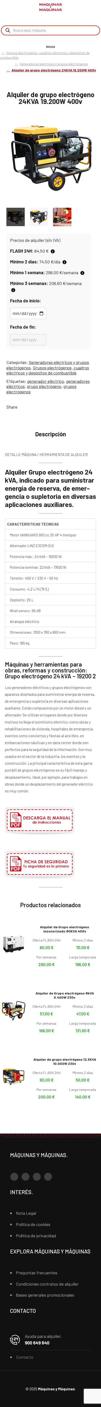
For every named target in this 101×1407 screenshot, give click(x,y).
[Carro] (94, 8)
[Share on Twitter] (29, 407)
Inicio (50, 46)
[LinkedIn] (48, 1176)
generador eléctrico (45, 381)
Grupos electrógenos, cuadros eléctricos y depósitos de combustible (47, 370)
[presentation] (5, 159)
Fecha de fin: (23, 327)
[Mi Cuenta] (86, 8)
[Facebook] (14, 1176)
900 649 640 (37, 1342)
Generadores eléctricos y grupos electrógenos (54, 64)
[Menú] (10, 7)
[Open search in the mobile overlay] (50, 30)
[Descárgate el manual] (40, 835)
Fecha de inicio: (25, 300)
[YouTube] (36, 1176)
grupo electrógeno (44, 386)
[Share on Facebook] (22, 407)
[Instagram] (25, 1176)
